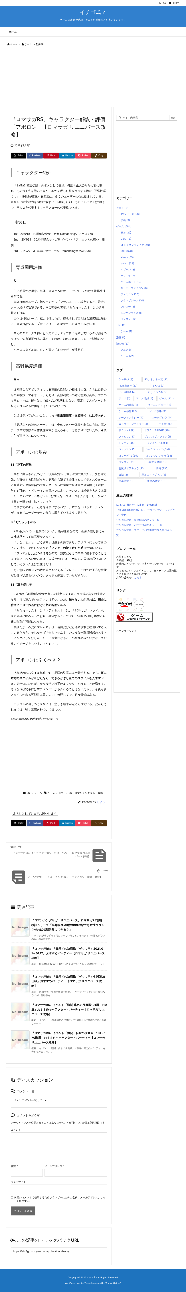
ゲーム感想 (128, 411)
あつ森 (158, 385)
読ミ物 (122, 343)
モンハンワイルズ (157, 442)
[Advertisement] (93, 77)
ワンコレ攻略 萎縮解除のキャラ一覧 (137, 519)
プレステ (128, 306)
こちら (138, 577)
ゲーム (28, 44)
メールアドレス (54, 1166)
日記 (120, 325)
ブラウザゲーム (132, 300)
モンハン (127, 442)
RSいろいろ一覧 (156, 379)
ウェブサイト (18, 1181)
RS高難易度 (128, 385)
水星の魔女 (156, 481)
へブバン (128, 269)
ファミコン (130, 294)
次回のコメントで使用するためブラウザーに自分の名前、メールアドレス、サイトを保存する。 (60, 1199)
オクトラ (128, 275)
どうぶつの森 (157, 392)
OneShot (126, 379)
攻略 (100, 792)
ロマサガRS (65, 792)
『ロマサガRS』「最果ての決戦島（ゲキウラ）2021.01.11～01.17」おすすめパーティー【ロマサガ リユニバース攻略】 (69, 953)
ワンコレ (128, 318)
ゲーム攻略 (158, 411)
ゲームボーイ (131, 281)
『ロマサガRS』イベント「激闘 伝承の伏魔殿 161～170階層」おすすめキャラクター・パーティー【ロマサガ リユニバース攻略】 (68, 1037)
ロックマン (127, 449)
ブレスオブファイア (157, 436)
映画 (125, 220)
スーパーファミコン (134, 288)
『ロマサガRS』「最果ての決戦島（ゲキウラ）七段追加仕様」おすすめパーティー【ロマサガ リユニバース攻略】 (68, 981)
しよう (101, 802)
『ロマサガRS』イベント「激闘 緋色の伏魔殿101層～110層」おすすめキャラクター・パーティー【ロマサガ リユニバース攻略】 (69, 1009)
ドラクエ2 (126, 430)
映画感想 (126, 481)
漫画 (120, 337)
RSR (41, 44)
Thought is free (113, 1283)
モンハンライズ (132, 312)
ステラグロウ (162, 417)
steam (127, 257)
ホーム (13, 44)
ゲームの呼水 (129, 404)
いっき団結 (127, 392)
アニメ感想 (144, 398)
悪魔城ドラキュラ (132, 468)
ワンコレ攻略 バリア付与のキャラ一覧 (139, 524)
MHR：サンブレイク (135, 244)
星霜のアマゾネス (153, 474)
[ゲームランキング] (134, 616)
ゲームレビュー (159, 404)
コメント (16, 1129)
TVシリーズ (130, 213)
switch (127, 263)
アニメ (122, 207)
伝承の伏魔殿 (157, 461)
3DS (126, 232)
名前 (14, 1166)
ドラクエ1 (164, 423)
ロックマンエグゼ (157, 449)
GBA (126, 238)
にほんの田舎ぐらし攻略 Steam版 (136, 504)
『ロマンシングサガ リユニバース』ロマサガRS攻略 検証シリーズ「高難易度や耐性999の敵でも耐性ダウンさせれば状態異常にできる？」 (68, 924)
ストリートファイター (133, 423)
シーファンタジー (131, 417)
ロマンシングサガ (85, 792)
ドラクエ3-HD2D (157, 430)
